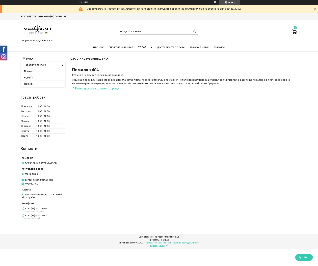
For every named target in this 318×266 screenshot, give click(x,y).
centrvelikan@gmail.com (39, 179)
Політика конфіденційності (186, 243)
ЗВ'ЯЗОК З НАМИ (199, 47)
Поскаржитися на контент (158, 243)
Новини (28, 83)
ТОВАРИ (143, 47)
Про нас (28, 71)
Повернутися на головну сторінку (97, 88)
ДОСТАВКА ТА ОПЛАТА (171, 47)
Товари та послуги (35, 64)
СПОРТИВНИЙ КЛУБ (121, 47)
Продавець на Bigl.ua (159, 240)
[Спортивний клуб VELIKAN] (37, 29)
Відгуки (28, 77)
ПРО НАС (98, 47)
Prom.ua (175, 237)
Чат (306, 257)
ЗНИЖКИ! (219, 47)
